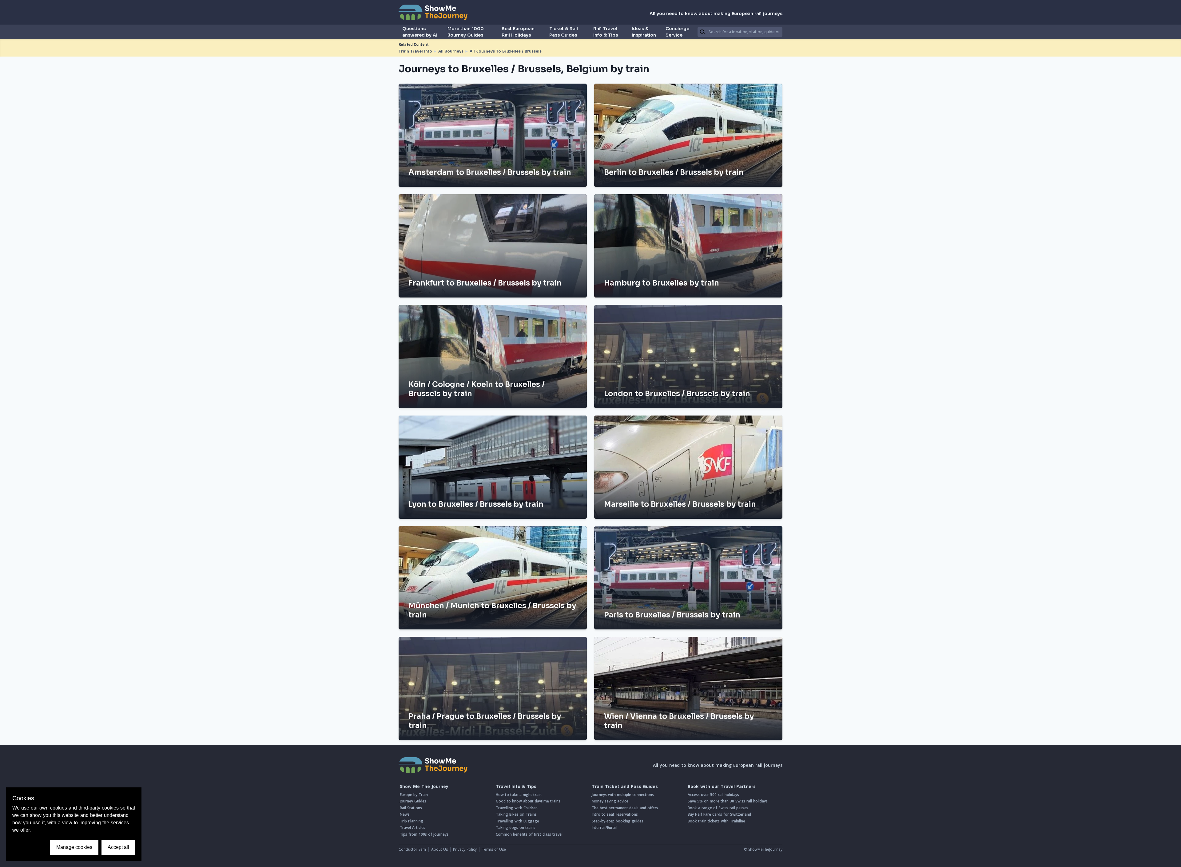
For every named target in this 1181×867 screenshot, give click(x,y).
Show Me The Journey (424, 786)
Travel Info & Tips (516, 786)
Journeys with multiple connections (623, 794)
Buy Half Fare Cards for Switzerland (719, 814)
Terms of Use (494, 849)
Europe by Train (414, 794)
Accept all (118, 847)
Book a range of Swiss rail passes (718, 807)
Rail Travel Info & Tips (605, 32)
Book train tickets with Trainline (716, 821)
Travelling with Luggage (517, 821)
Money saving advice (610, 801)
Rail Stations (411, 807)
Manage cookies (74, 847)
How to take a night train (519, 794)
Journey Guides (413, 801)
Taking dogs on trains (515, 827)
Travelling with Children (517, 807)
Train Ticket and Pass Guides (625, 786)
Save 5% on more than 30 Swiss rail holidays (728, 801)
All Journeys (450, 51)
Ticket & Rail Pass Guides (563, 32)
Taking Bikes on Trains (516, 814)
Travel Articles (412, 827)
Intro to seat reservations (615, 814)
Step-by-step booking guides (617, 821)
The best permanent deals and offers (625, 807)
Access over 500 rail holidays (713, 794)
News (405, 814)
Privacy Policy (465, 849)
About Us (439, 849)
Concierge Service (677, 32)
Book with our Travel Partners (722, 786)
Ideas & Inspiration (644, 32)
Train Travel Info (415, 51)
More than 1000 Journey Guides (465, 32)
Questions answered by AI (419, 32)
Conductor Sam (412, 849)
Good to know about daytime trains (528, 801)
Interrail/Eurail (604, 827)
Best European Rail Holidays (518, 32)
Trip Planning (411, 821)
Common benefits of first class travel (529, 834)
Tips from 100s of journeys (424, 834)
